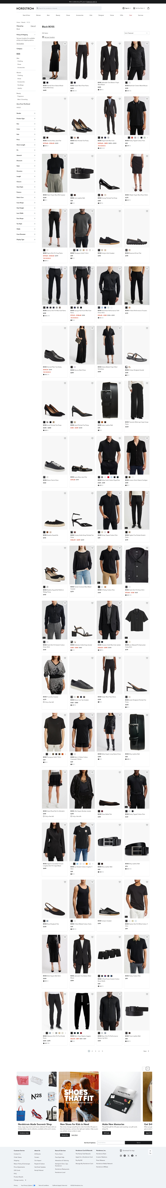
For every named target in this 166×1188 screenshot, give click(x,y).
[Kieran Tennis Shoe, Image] (54, 455)
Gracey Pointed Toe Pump (107, 198)
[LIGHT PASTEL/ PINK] (75, 137)
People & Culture (39, 1164)
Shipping (16, 1160)
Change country (19, 1180)
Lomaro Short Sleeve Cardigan (136, 480)
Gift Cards (106, 1133)
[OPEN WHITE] (102, 250)
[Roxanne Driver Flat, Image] (136, 228)
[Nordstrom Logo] (25, 8)
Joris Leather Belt (77, 198)
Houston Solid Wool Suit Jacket (109, 645)
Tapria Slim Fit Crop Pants (53, 253)
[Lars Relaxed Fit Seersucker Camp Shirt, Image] (136, 620)
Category (19, 48)
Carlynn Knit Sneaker (106, 253)
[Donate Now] (79, 1097)
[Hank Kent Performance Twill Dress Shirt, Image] (109, 285)
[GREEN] (78, 1033)
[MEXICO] (83, 864)
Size (18, 124)
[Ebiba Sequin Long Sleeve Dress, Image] (109, 732)
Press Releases (100, 1160)
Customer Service (19, 1150)
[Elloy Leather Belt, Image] (136, 732)
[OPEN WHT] (53, 1033)
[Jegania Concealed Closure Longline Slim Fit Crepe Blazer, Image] (54, 842)
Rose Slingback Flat (51, 924)
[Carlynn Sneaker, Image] (109, 899)
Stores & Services (60, 1150)
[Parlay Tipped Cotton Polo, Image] (136, 115)
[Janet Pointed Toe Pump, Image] (54, 400)
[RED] (81, 1033)
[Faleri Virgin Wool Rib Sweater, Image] (54, 173)
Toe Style (19, 224)
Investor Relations (101, 1157)
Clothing (20, 61)
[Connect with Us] (136, 1156)
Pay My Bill (79, 1160)
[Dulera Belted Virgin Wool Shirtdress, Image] (109, 345)
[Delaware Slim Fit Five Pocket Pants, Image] (54, 1011)
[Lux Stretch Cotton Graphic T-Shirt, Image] (82, 842)
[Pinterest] (125, 1156)
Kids (91, 15)
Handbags (20, 85)
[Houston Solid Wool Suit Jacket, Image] (109, 620)
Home (112, 15)
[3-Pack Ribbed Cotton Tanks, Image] (82, 899)
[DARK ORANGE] (62, 754)
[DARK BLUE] (141, 137)
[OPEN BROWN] (53, 754)
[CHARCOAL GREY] (57, 307)
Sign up (138, 1142)
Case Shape (20, 203)
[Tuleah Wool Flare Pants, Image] (82, 60)
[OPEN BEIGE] (90, 250)
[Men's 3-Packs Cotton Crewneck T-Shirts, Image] (82, 732)
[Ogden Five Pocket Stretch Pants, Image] (136, 510)
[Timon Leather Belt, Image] (136, 1011)
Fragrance (20, 96)
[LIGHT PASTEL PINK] (87, 250)
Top (150, 1153)
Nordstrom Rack (101, 1154)
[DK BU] (75, 82)
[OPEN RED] (105, 250)
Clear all (33, 26)
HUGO (19, 107)
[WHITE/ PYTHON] (47, 477)
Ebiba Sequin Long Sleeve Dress (109, 754)
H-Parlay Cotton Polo (106, 590)
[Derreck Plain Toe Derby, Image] (54, 345)
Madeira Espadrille (50, 535)
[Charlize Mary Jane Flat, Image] (54, 115)
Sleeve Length (21, 145)
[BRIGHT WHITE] (129, 82)
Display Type (20, 239)
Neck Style (20, 187)
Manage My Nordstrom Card (84, 1163)
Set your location (49, 37)
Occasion (19, 171)
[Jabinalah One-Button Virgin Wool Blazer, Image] (109, 60)
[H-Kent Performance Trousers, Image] (136, 285)
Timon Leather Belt (132, 1036)
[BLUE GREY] (105, 1033)
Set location (20, 43)
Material (19, 155)
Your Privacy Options (26, 1185)
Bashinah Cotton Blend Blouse (136, 85)
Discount (19, 160)
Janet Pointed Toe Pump (52, 425)
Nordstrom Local (60, 1172)
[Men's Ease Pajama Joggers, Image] (82, 1011)
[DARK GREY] (50, 307)
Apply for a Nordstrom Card (84, 1157)
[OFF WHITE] (75, 642)
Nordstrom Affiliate (102, 1167)
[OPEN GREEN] (144, 137)
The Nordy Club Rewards (83, 1154)
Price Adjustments (19, 1167)
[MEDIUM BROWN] (47, 532)
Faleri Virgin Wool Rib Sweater (54, 195)
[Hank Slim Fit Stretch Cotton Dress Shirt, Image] (54, 620)
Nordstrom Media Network (104, 1163)
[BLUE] (111, 976)
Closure (19, 182)
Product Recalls (18, 1177)
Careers (36, 1157)
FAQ (15, 1173)
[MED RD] (108, 477)
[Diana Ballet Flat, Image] (109, 789)
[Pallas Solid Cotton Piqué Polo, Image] (109, 455)
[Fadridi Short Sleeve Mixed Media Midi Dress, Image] (54, 60)
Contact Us (17, 1154)
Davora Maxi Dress (78, 370)
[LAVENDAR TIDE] (75, 367)
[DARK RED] (102, 195)
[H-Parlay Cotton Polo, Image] (109, 565)
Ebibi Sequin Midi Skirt (52, 976)
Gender (19, 113)
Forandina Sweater (50, 697)
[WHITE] (138, 137)
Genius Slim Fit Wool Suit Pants (54, 310)
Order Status (18, 1157)
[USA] (80, 864)
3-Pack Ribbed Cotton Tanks (80, 924)
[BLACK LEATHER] (50, 422)
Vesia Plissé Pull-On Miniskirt (53, 811)
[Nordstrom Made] (37, 1097)
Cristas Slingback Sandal (134, 370)
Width (18, 229)
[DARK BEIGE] (132, 921)
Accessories (79, 15)
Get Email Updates (40, 1167)
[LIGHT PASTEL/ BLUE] (111, 477)
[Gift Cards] (121, 1097)
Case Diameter (21, 234)
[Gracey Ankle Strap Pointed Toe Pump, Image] (82, 510)
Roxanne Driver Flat (133, 253)
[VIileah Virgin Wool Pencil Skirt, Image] (136, 173)
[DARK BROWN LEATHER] (84, 697)
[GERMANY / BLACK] (74, 864)
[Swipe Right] (147, 1068)
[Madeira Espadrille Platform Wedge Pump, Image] (54, 565)
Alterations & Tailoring (62, 1160)
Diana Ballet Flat (105, 814)
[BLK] (99, 137)
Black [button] (18, 29)
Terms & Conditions (44, 1185)
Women (38, 15)
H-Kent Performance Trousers (136, 310)
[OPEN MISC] (105, 976)
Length (19, 176)
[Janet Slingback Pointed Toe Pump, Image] (136, 675)
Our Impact (37, 1160)
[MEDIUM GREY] (47, 921)
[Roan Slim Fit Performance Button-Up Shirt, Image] (109, 1011)
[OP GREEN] (59, 754)
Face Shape (20, 218)
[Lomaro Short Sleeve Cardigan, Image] (136, 455)
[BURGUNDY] (78, 137)
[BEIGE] (129, 250)
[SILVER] (78, 307)
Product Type (21, 118)
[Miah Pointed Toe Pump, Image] (82, 115)
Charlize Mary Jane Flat (52, 140)
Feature (19, 192)
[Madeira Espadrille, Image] (54, 510)
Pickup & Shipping (22, 35)
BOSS (18, 53)
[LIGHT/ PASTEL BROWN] (129, 532)
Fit (17, 150)
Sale (130, 15)
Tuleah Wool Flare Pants (79, 85)
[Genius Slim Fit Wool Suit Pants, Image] (54, 285)
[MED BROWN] (102, 422)
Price (18, 139)
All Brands (37, 1154)
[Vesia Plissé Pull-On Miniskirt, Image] (54, 789)
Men (48, 15)
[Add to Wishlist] (65, 43)
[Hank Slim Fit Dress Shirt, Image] (136, 565)
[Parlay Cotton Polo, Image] (136, 954)
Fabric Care (20, 197)
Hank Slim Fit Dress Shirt (134, 590)
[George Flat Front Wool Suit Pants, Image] (82, 285)
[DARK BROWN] (75, 195)
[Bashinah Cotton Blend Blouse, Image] (136, 60)
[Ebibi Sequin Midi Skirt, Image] (54, 954)
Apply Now (149, 1133)
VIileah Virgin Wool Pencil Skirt (136, 195)
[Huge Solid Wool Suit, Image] (109, 115)
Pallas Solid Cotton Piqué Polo (109, 480)
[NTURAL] (75, 697)
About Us (37, 1150)
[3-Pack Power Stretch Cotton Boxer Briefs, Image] (109, 954)
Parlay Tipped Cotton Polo (135, 140)
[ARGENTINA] (77, 864)
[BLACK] (44, 82)
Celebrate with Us (91, 2)
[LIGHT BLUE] (102, 307)
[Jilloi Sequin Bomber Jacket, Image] (82, 789)
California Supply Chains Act (59, 1185)
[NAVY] (47, 82)
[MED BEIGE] (83, 250)
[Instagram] (121, 1156)
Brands (23, 22)
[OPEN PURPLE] (47, 137)
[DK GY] (102, 137)
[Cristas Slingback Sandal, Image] (136, 345)
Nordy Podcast (38, 1170)
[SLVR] (56, 1033)
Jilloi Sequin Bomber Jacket (80, 811)
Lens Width (20, 213)
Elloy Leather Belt (132, 754)
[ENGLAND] (90, 864)
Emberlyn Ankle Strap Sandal (81, 645)
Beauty (58, 15)
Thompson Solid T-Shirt (79, 253)
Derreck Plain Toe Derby (52, 367)
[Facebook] (132, 1156)
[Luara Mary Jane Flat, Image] (82, 455)
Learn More (75, 1135)
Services (140, 15)
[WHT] (129, 587)
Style (18, 166)
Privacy (16, 1185)
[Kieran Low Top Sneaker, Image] (82, 675)
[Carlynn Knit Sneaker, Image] (109, 228)
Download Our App (128, 1150)
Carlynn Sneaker (105, 921)
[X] (128, 1156)
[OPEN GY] (102, 976)
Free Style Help (59, 1157)
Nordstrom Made (24, 1133)
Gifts (121, 15)
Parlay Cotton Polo (132, 976)
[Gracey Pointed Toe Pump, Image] (109, 173)
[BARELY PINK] (129, 367)
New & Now (26, 15)
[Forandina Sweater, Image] (54, 675)
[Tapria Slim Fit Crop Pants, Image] (54, 228)
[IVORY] (105, 195)
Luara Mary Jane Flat (78, 477)
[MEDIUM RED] (132, 137)
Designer (101, 15)
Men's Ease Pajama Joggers (80, 1036)
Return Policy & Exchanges (22, 1164)
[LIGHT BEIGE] (60, 307)
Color (18, 129)
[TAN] (129, 307)
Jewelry (19, 88)
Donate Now (65, 1135)
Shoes (68, 15)
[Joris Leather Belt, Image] (82, 173)
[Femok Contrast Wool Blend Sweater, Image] (82, 565)
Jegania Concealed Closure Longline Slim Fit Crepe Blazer (53, 865)
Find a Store (58, 1154)
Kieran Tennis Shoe (50, 480)
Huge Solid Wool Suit (106, 140)
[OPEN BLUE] (53, 307)
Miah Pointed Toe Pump (79, 140)
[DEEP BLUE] (108, 976)
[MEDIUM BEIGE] (75, 422)
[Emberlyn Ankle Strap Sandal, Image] (82, 620)
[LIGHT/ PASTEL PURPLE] (135, 137)
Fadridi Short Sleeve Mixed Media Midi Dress (53, 87)
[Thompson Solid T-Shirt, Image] (82, 228)
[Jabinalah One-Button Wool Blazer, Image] (82, 954)
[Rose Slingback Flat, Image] (54, 899)
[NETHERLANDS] (87, 864)
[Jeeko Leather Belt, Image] (109, 400)
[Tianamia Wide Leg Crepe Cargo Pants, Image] (136, 400)
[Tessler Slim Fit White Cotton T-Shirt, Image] (136, 899)
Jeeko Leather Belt (105, 425)
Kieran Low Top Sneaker (79, 700)
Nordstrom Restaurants (62, 1169)
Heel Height (20, 208)
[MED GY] (108, 137)
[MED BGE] (53, 422)
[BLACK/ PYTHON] (44, 477)
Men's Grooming (22, 99)
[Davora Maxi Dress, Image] (82, 345)
